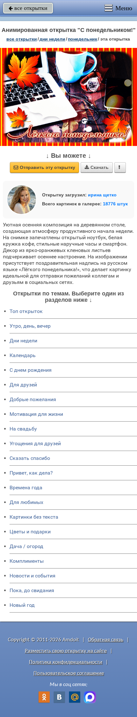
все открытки (28, 8)
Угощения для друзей (35, 443)
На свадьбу (23, 429)
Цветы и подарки (30, 532)
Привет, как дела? (31, 473)
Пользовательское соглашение (68, 673)
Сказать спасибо (30, 458)
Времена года (26, 487)
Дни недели (23, 341)
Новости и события (32, 576)
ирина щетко (102, 194)
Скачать (97, 167)
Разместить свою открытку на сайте (66, 651)
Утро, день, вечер (30, 326)
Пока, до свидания (32, 590)
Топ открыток (26, 311)
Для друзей (23, 385)
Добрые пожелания (33, 399)
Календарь (23, 355)
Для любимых (26, 502)
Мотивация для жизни (36, 414)
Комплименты (27, 561)
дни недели (52, 39)
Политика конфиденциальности (65, 662)
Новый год (22, 605)
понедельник (82, 39)
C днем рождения (31, 370)
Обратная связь (105, 640)
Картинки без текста (34, 517)
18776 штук (115, 203)
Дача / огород (26, 546)
